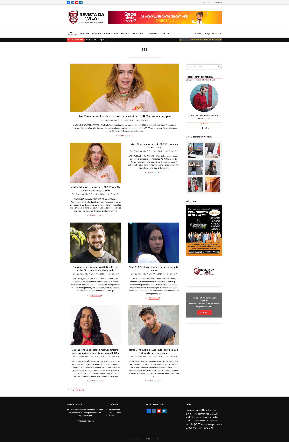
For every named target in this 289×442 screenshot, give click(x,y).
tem (200, 428)
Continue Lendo (124, 135)
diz (214, 413)
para (197, 424)
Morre (202, 421)
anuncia (193, 410)
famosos (196, 417)
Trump (205, 428)
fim (201, 417)
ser (187, 428)
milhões (197, 421)
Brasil (189, 413)
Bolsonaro (212, 410)
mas (192, 421)
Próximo (80, 390)
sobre (192, 427)
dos (218, 414)
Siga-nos (204, 124)
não (191, 424)
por (214, 424)
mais (188, 420)
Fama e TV (144, 120)
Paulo (202, 424)
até (207, 410)
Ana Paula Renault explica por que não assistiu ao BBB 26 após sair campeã (124, 116)
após (202, 410)
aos (197, 410)
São (196, 428)
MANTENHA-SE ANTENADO (85, 421)
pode (210, 424)
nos (216, 421)
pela (206, 424)
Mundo (212, 421)
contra (201, 414)
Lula (217, 417)
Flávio (204, 417)
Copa (206, 414)
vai (209, 428)
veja (212, 428)
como (194, 414)
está (187, 417)
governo (209, 417)
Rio (218, 424)
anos (188, 410)
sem (220, 424)
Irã (214, 417)
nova (219, 421)
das (211, 414)
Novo (187, 424)
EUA (191, 417)
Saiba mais (204, 312)
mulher (207, 421)
